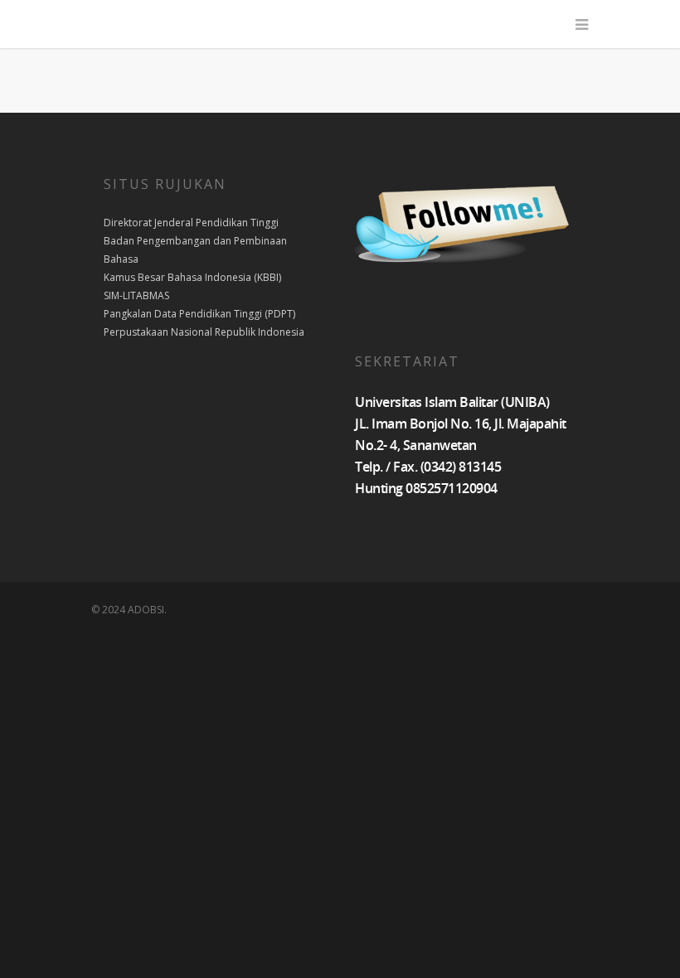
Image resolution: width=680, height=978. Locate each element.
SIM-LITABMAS (136, 295)
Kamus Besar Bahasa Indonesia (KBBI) (192, 277)
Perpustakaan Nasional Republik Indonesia (204, 332)
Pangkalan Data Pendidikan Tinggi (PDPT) (199, 314)
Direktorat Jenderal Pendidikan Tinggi (191, 222)
